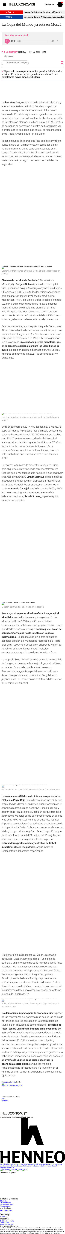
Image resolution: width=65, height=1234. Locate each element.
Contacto (20, 1166)
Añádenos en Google (16, 62)
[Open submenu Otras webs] (23, 1197)
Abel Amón (8, 56)
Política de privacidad (30, 1164)
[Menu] (4, 4)
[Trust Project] (9, 1082)
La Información (5, 1203)
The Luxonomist (10, 52)
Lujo (3, 1099)
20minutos (4, 1201)
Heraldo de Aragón (6, 1204)
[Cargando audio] (7, 41)
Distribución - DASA (7, 1221)
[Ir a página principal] (22, 4)
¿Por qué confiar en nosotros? (12, 1085)
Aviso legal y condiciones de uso (11, 1164)
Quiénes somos (28, 1166)
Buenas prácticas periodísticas (45, 1166)
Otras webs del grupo (8, 1172)
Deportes (5, 1100)
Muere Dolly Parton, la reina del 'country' (43, 12)
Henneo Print (4, 1223)
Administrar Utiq (11, 1166)
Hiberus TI (3, 1217)
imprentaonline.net (6, 1224)
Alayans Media (5, 1206)
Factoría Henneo (6, 1210)
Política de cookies (44, 1164)
